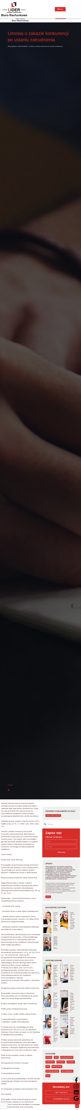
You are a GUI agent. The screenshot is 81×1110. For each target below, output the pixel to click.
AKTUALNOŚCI (23, 46)
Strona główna (12, 46)
